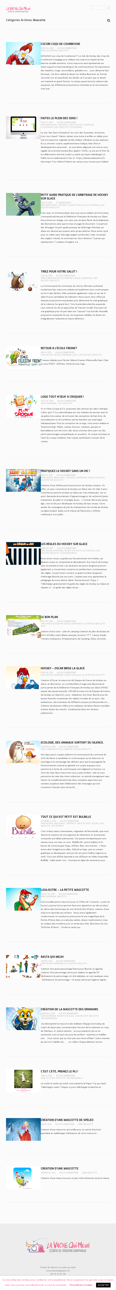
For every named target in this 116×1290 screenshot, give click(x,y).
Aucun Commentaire (67, 48)
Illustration (52, 50)
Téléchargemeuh (68, 553)
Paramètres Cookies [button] (81, 1285)
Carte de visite (76, 125)
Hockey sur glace (77, 205)
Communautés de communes (59, 278)
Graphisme (89, 125)
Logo (56, 127)
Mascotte (64, 50)
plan (43, 626)
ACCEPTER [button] (103, 1285)
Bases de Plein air (54, 624)
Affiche (49, 355)
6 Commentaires (63, 203)
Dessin (77, 278)
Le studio (50, 1078)
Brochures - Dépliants (57, 125)
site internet (76, 127)
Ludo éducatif (85, 355)
